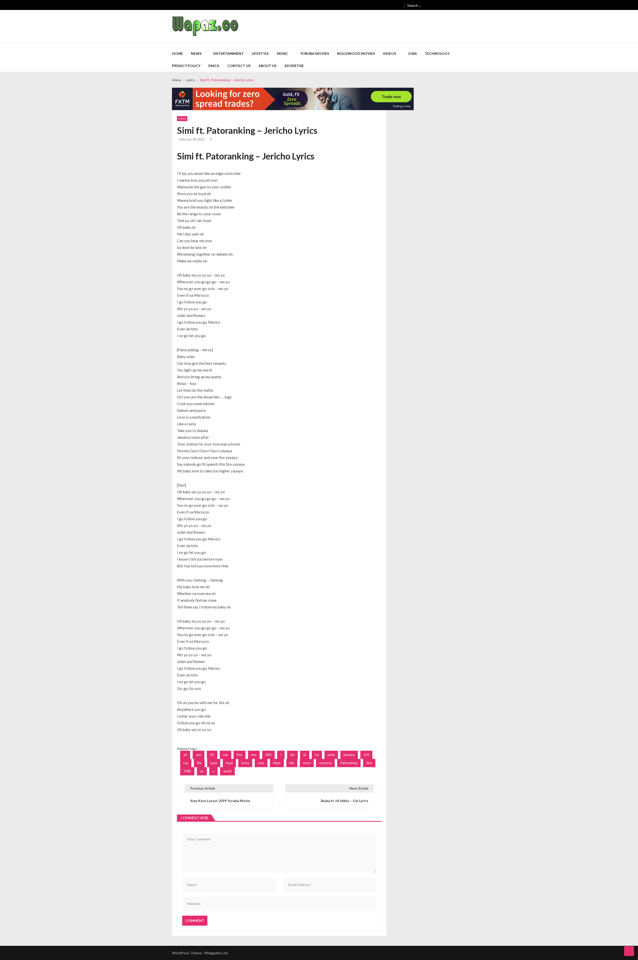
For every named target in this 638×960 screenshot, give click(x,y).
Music (282, 53)
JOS (366, 755)
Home (177, 53)
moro (307, 763)
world (227, 771)
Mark (277, 763)
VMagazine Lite (216, 953)
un (202, 771)
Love (213, 763)
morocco (325, 763)
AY (212, 755)
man (261, 763)
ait (185, 755)
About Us (267, 66)
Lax (185, 763)
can (225, 755)
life (199, 763)
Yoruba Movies (314, 53)
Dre (239, 755)
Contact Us (238, 66)
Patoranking (348, 763)
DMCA (213, 66)
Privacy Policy (186, 66)
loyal (229, 763)
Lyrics (182, 118)
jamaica (349, 755)
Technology (437, 53)
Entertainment (228, 53)
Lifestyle (260, 53)
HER (268, 755)
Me (292, 763)
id (304, 755)
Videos (389, 53)
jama (331, 755)
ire (317, 755)
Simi (369, 763)
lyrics (245, 763)
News (196, 53)
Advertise (294, 66)
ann (198, 755)
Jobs (412, 53)
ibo (292, 755)
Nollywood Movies (356, 53)
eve (253, 755)
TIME (187, 771)
